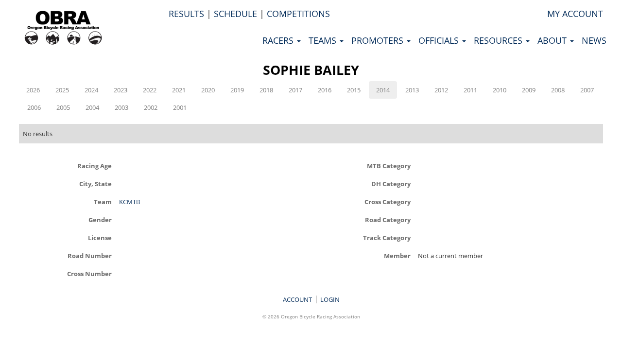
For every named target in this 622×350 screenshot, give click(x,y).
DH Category (391, 183)
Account (297, 299)
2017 (295, 90)
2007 (587, 90)
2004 (92, 107)
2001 (180, 107)
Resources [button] (499, 40)
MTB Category (389, 165)
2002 (150, 107)
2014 (383, 90)
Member (397, 255)
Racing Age (94, 165)
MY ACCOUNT (575, 13)
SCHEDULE (235, 13)
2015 (354, 90)
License (99, 237)
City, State (95, 183)
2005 (63, 107)
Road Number (89, 255)
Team (102, 201)
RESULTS (186, 13)
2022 (149, 90)
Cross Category (387, 201)
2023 (120, 90)
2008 (558, 90)
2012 (441, 90)
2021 (179, 90)
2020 (208, 90)
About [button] (553, 40)
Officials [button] (439, 40)
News (594, 40)
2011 (470, 90)
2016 (324, 90)
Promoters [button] (378, 40)
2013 (412, 90)
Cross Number (89, 273)
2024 (91, 90)
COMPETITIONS (298, 13)
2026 (33, 90)
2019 (237, 90)
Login (330, 299)
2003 (121, 107)
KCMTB (129, 201)
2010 (499, 90)
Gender (99, 219)
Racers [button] (279, 40)
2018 (266, 90)
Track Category (387, 237)
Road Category (388, 219)
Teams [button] (324, 40)
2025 (62, 90)
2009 (529, 90)
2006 (34, 107)
